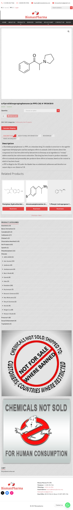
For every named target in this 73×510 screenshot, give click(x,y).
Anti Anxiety (7, 261)
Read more (13, 209)
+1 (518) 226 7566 (8, 3)
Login (17, 7)
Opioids (6, 277)
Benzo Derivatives (7, 229)
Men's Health (8, 273)
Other (5, 281)
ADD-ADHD (8, 257)
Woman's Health (8, 313)
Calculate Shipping (9, 128)
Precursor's (5, 317)
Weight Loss (7, 309)
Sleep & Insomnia (9, 301)
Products (21, 22)
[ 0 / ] (5, 7)
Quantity (4, 110)
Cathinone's (19, 122)
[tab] (8, 135)
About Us (11, 22)
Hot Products (27, 122)
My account (48, 22)
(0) (13, 7)
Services (30, 22)
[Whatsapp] (67, 505)
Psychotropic (7, 289)
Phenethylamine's (6, 251)
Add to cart (13, 116)
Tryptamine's (5, 324)
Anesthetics (5, 225)
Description (8, 136)
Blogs (68, 22)
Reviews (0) (47, 136)
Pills (2, 254)
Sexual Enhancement (7, 321)
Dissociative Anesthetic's (9, 241)
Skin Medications (9, 297)
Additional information (28, 136)
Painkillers (7, 285)
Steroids (6, 305)
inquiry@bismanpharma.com (42, 3)
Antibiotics (7, 265)
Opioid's (4, 247)
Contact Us (59, 22)
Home (4, 22)
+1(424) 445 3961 (24, 3)
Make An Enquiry (9, 138)
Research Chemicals (10, 293)
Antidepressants (8, 269)
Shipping (39, 22)
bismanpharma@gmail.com (62, 3)
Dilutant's (4, 238)
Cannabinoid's (5, 232)
